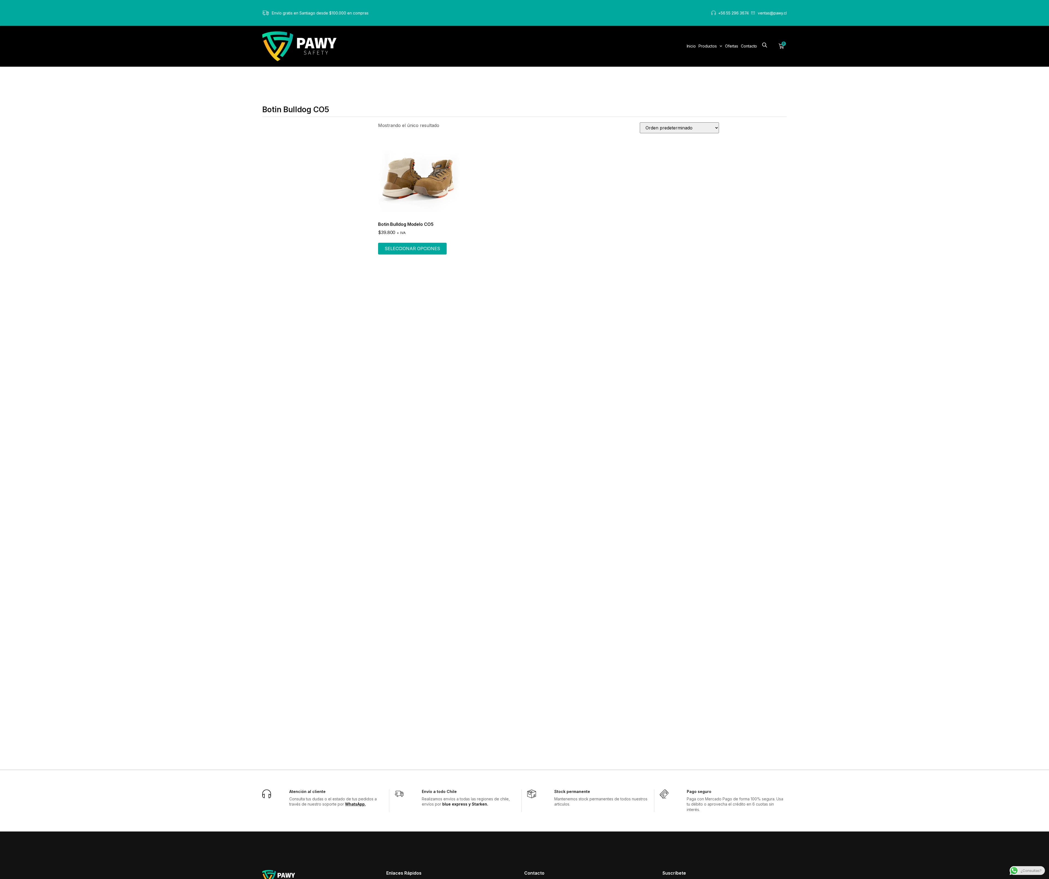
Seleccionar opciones (412, 248)
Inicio (691, 46)
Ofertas (731, 46)
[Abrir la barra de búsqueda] (764, 45)
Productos (708, 46)
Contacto (749, 46)
